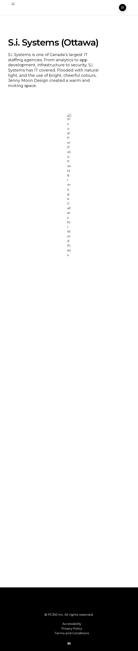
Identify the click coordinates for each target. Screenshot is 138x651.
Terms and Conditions (71, 633)
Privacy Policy (71, 628)
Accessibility (71, 624)
